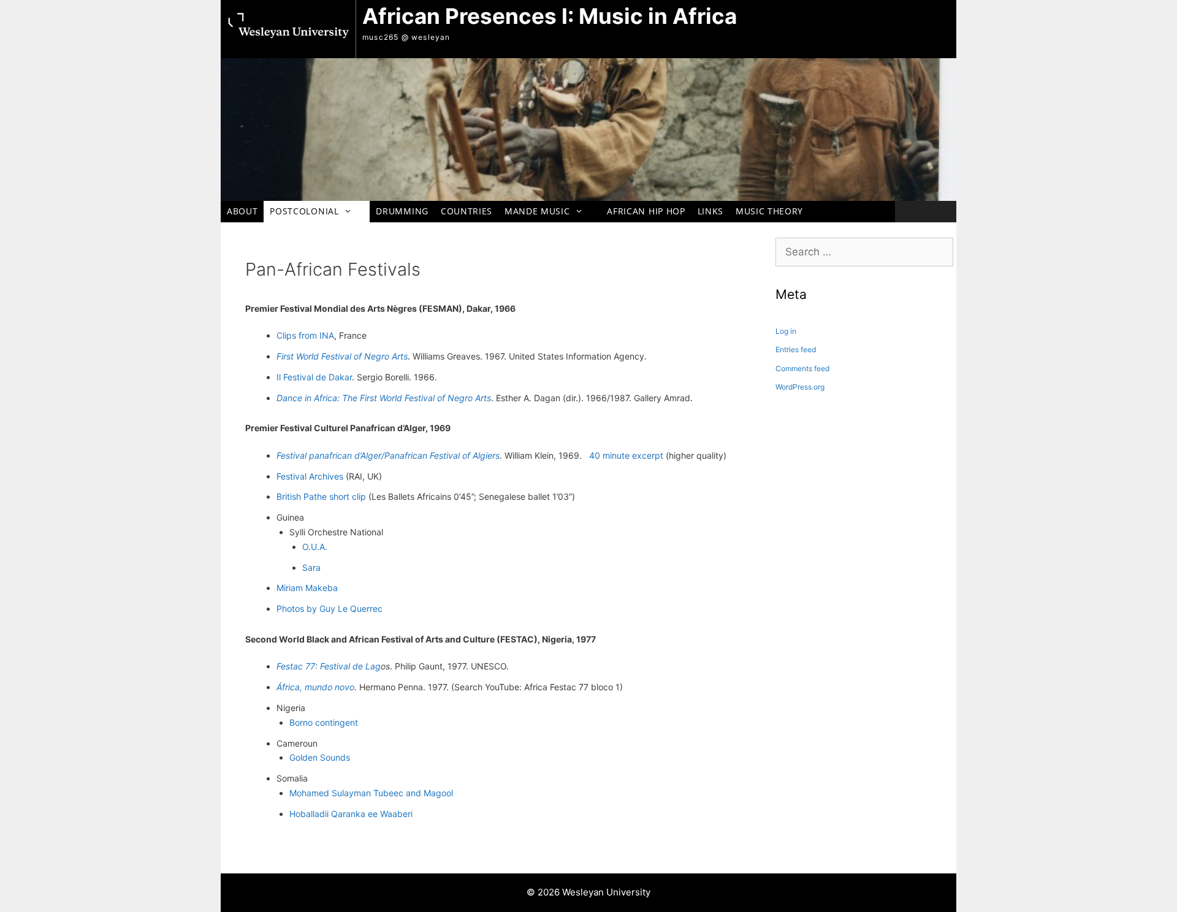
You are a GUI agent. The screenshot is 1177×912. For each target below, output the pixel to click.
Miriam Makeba (307, 587)
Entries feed (795, 349)
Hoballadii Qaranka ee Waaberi (351, 813)
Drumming (402, 211)
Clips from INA (305, 335)
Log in (785, 331)
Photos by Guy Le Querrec (329, 608)
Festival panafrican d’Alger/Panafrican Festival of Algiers (388, 455)
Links (710, 211)
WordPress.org (800, 386)
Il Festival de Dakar (314, 377)
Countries (466, 211)
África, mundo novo (315, 687)
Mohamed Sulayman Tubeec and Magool (371, 793)
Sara (311, 567)
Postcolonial (304, 211)
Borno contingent (323, 722)
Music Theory (769, 211)
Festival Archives (309, 476)
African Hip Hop (646, 211)
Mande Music (537, 211)
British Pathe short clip (321, 496)
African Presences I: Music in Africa (549, 16)
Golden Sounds (319, 757)
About (242, 211)
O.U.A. (314, 546)
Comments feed (802, 368)
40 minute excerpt (626, 455)
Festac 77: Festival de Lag (328, 666)
